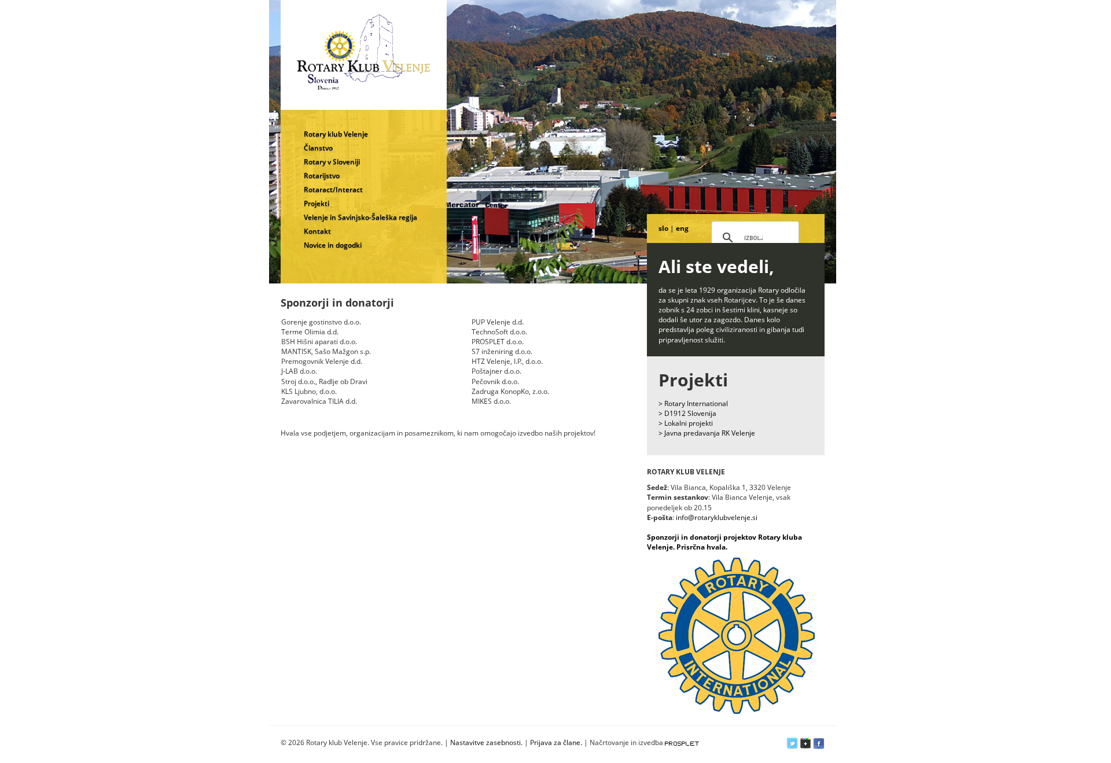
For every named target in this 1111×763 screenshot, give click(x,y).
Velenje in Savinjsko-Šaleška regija (360, 217)
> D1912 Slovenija (687, 413)
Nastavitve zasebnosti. (486, 742)
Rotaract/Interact (333, 189)
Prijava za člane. (556, 742)
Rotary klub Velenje (336, 134)
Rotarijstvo (322, 175)
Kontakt (317, 231)
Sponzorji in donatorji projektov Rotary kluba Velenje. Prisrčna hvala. (724, 542)
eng (682, 228)
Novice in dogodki (333, 245)
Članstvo (318, 148)
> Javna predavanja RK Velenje (706, 433)
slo (663, 228)
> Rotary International (693, 403)
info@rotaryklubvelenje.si (716, 517)
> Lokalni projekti (685, 423)
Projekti (316, 203)
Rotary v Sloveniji (332, 162)
